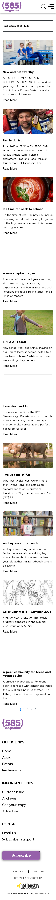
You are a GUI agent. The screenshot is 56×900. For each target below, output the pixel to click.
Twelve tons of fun (16, 475)
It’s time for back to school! (23, 209)
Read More (10, 100)
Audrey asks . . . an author (22, 543)
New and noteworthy (18, 72)
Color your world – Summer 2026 (27, 612)
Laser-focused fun (16, 406)
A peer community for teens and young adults (27, 674)
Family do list (12, 140)
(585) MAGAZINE (37, 893)
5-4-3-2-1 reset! (14, 342)
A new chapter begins (19, 273)
